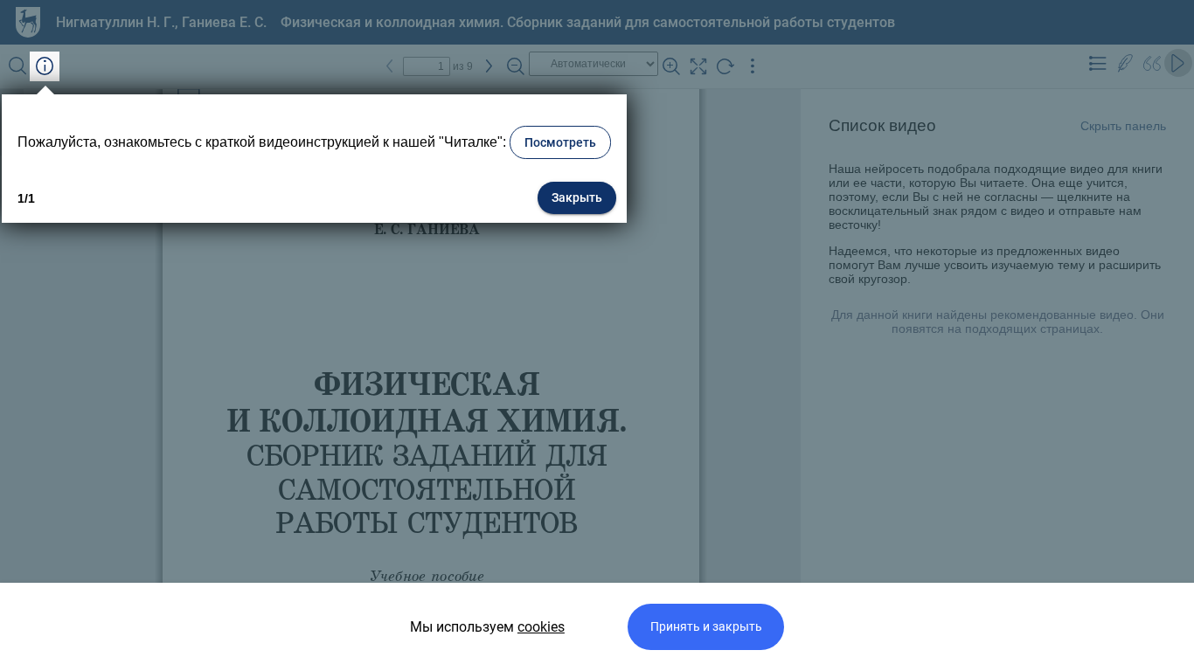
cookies (541, 627)
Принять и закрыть (706, 626)
